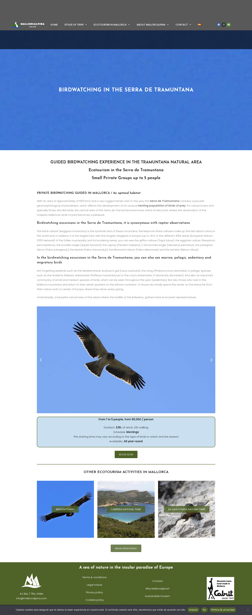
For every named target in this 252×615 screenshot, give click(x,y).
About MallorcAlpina (151, 24)
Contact (182, 24)
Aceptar (193, 609)
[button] (41, 360)
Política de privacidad (223, 609)
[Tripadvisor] (229, 25)
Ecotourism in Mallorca (110, 24)
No (204, 609)
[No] (247, 610)
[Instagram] (224, 25)
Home (54, 24)
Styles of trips (73, 24)
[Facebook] (219, 25)
